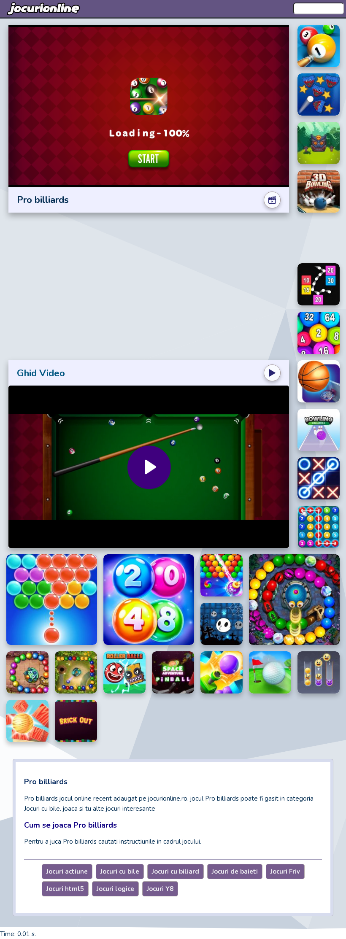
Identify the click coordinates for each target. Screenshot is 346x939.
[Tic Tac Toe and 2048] (318, 478)
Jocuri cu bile (119, 871)
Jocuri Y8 (160, 889)
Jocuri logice (115, 889)
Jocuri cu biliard (175, 871)
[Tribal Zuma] (318, 143)
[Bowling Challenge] (318, 430)
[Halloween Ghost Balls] (221, 624)
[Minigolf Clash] (270, 672)
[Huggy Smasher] (318, 94)
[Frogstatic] (27, 672)
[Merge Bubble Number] (318, 527)
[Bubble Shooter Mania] (221, 575)
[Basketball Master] (318, 381)
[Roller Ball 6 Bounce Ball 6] (124, 672)
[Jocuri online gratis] (44, 8)
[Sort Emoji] (318, 672)
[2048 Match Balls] (148, 599)
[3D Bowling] (318, 191)
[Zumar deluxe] (294, 599)
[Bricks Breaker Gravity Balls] (318, 284)
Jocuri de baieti (235, 871)
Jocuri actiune (67, 871)
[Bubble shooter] (51, 599)
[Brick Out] (76, 721)
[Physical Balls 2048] (318, 333)
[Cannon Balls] (221, 672)
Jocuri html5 (65, 889)
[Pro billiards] (318, 46)
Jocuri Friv (285, 871)
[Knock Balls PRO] (27, 721)
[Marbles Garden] (76, 672)
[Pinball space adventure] (173, 672)
